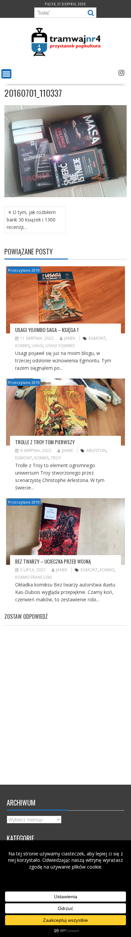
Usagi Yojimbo (60, 346)
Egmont (97, 338)
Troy (56, 458)
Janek (69, 338)
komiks (22, 346)
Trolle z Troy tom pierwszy (45, 442)
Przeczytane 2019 (24, 270)
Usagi (37, 346)
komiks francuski (33, 577)
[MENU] (6, 74)
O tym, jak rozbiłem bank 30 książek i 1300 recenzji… (31, 219)
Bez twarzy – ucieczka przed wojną (53, 561)
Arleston (96, 450)
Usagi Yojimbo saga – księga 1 (47, 329)
